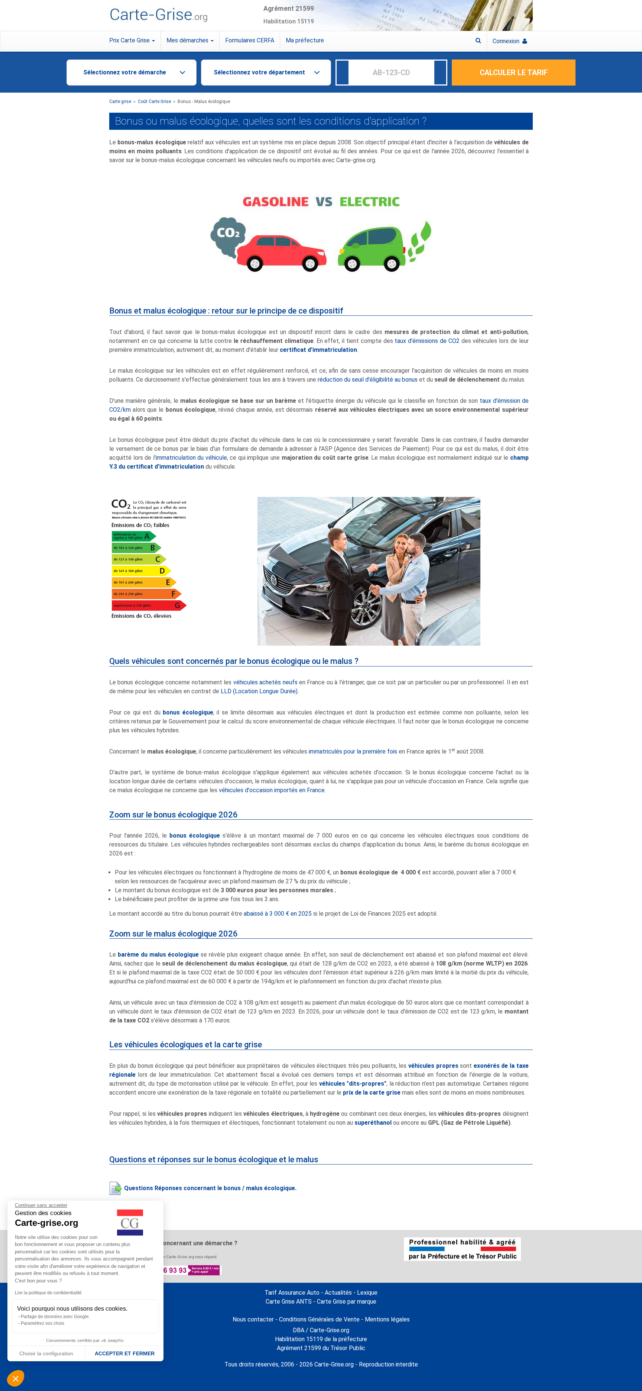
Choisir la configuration (46, 1353)
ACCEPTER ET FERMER (125, 1353)
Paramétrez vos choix (42, 1323)
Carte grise (120, 101)
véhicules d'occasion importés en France (272, 790)
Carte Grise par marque (346, 1301)
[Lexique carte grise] (478, 40)
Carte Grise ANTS (289, 1301)
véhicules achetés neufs (265, 682)
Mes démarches (188, 40)
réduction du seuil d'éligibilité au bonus (368, 379)
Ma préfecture (305, 40)
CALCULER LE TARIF (514, 72)
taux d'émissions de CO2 (427, 340)
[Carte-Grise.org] (158, 15)
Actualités (338, 1292)
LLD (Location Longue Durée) (259, 691)
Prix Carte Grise (130, 40)
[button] (16, 1378)
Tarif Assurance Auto (292, 1292)
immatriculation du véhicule (191, 457)
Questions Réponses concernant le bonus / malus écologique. (210, 1188)
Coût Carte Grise (154, 101)
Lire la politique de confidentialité (48, 1292)
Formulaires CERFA (249, 40)
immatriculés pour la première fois (353, 751)
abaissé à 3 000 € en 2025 (277, 913)
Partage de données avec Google (55, 1316)
